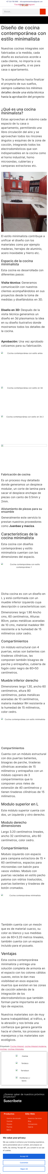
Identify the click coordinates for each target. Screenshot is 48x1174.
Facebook (18, 4)
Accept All (24, 1156)
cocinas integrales (16, 1049)
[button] (24, 20)
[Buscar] (43, 12)
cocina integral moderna (35, 1046)
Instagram (30, 4)
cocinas (3, 1049)
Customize (24, 1163)
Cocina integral (17, 1046)
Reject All (24, 1169)
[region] (24, 1154)
